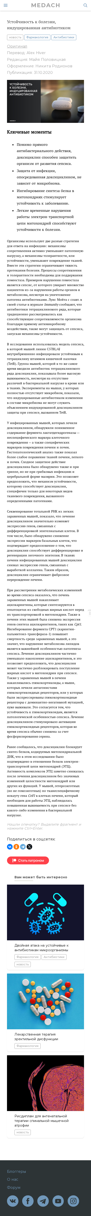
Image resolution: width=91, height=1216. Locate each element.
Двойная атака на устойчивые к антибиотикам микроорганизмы (41, 947)
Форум (14, 1188)
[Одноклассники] (16, 847)
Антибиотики (63, 37)
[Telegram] (23, 847)
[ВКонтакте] (10, 847)
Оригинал (17, 46)
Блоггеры (16, 1172)
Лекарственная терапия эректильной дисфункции (36, 1036)
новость (15, 37)
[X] (29, 847)
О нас (12, 1179)
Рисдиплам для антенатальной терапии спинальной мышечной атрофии (41, 1121)
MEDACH (45, 5)
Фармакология (37, 37)
